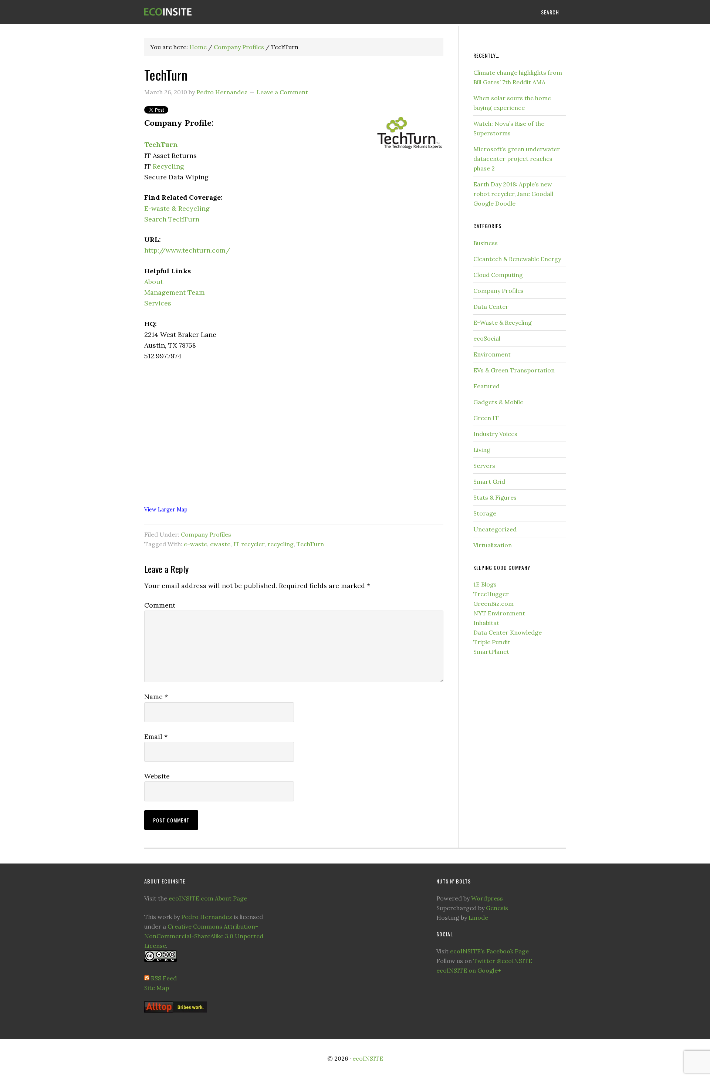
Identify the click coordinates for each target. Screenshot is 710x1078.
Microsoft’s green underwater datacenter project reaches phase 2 (516, 158)
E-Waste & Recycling (502, 322)
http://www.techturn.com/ (187, 250)
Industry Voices (495, 433)
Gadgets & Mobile (498, 402)
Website (157, 776)
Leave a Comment (282, 92)
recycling (280, 544)
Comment (159, 605)
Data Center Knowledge (507, 632)
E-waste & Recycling (177, 208)
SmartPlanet (491, 651)
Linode (478, 917)
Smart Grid (489, 481)
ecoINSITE (203, 12)
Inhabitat (486, 622)
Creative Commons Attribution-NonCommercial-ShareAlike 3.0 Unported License (203, 936)
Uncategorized (495, 529)
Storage (484, 513)
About (153, 281)
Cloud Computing (498, 274)
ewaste (220, 544)
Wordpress (487, 898)
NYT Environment (499, 613)
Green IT (486, 418)
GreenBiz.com (493, 603)
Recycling (168, 166)
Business (485, 243)
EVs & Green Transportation (514, 370)
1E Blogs (485, 584)
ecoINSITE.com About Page (208, 898)
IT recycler (248, 544)
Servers (484, 465)
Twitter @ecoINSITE (502, 960)
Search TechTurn (171, 219)
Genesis (497, 908)
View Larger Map (165, 509)
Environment (492, 354)
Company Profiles (206, 534)
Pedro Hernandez (206, 916)
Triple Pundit (491, 642)
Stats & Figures (495, 497)
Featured (486, 386)
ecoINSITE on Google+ (468, 970)
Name (156, 696)
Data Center (490, 306)
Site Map (156, 987)
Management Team (174, 292)
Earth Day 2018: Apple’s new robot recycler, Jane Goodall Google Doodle (513, 193)
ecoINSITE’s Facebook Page (489, 951)
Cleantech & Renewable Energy (517, 259)
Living (481, 449)
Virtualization (492, 545)
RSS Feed (164, 978)
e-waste (195, 544)
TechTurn (161, 144)
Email (156, 736)
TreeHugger (491, 594)
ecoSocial (486, 338)
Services (157, 303)
